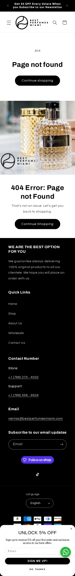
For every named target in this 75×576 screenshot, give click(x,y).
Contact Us (16, 342)
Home (12, 303)
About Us (15, 323)
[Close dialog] (71, 529)
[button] (9, 22)
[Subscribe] (61, 444)
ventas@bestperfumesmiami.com (35, 418)
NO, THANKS (37, 569)
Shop (12, 313)
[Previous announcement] (7, 5)
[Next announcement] (67, 5)
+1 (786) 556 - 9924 (23, 395)
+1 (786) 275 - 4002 (23, 377)
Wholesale (16, 333)
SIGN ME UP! (38, 561)
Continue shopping (38, 80)
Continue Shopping (37, 224)
